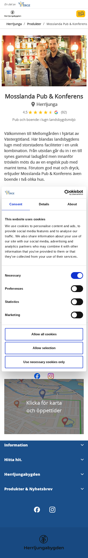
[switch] (77, 288)
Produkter (34, 24)
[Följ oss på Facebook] (37, 376)
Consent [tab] (15, 204)
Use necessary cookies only (44, 362)
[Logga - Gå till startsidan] (19, 13)
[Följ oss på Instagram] (51, 376)
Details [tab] (44, 204)
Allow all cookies (44, 334)
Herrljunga (14, 24)
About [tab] (72, 204)
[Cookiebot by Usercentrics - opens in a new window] (64, 192)
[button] (44, 60)
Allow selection (44, 348)
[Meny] (80, 13)
